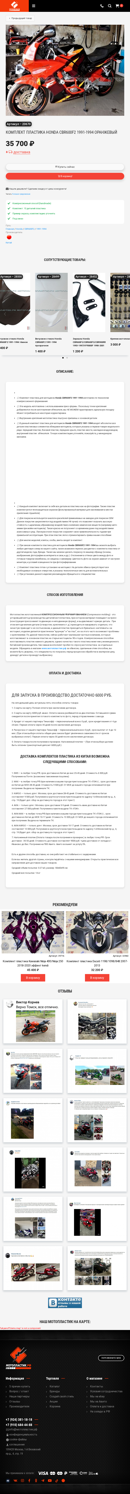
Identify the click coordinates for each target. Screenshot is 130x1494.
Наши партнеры (19, 1396)
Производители (19, 1406)
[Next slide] (124, 314)
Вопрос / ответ (19, 1391)
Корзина (55, 1406)
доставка (21, 152)
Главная (10, 229)
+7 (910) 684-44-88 (19, 1425)
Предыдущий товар (21, 18)
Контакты (96, 1386)
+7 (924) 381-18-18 (19, 1419)
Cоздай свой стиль (62, 1396)
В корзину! (66, 176)
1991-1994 (41, 229)
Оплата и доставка (102, 1406)
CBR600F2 (29, 229)
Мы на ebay (97, 1396)
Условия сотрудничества (106, 1391)
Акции (54, 1401)
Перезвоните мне (111, 1358)
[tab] (63, 357)
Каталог (55, 1386)
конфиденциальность (23, 1434)
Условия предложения (21, 194)
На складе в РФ (100, 1411)
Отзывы (14, 1401)
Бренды (55, 1391)
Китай (9, 242)
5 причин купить (19, 1386)
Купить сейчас (66, 167)
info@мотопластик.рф (23, 1429)
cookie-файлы (18, 1439)
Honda (19, 229)
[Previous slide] (5, 314)
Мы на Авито (98, 1401)
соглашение (17, 1444)
